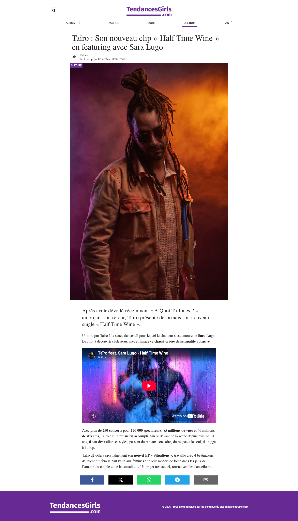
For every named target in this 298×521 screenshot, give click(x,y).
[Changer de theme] (54, 10)
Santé (228, 23)
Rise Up (88, 59)
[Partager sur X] (120, 479)
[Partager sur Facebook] (92, 479)
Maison (114, 23)
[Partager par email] (206, 479)
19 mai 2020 (110, 59)
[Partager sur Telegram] (177, 479)
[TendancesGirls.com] (75, 512)
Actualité (73, 23)
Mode (151, 23)
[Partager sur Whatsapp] (149, 479)
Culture (189, 23)
